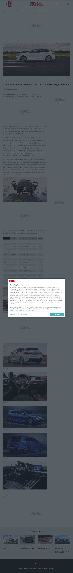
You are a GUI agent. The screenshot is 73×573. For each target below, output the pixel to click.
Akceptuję (57, 314)
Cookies (19, 310)
